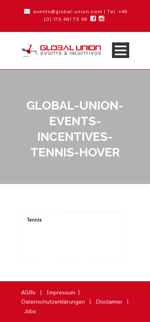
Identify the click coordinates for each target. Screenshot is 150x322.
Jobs (30, 311)
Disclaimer (110, 301)
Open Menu (120, 50)
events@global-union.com (67, 11)
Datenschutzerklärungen (53, 301)
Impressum (61, 292)
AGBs (29, 292)
